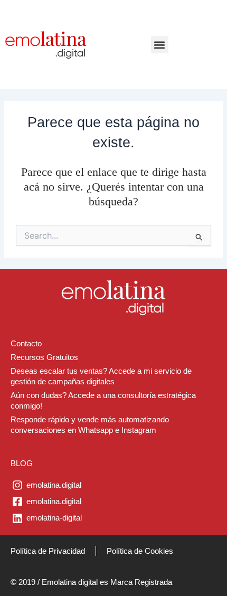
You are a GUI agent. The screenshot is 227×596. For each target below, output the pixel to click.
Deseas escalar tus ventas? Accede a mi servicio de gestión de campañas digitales (101, 376)
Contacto (26, 343)
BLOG (22, 463)
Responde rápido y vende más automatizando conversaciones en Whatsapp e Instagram (90, 424)
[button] (159, 44)
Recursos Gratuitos (44, 357)
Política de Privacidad (48, 550)
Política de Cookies (140, 550)
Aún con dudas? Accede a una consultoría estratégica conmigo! (103, 400)
